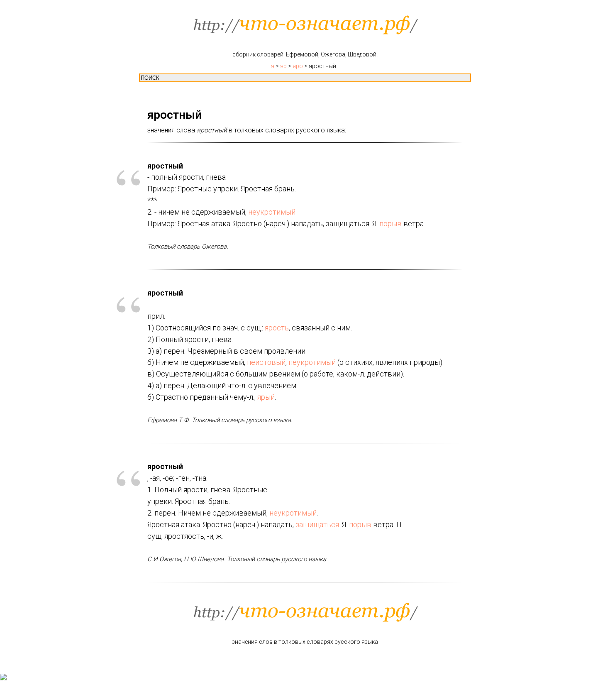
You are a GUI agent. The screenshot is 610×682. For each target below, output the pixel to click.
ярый (266, 397)
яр (283, 66)
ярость (277, 327)
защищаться (317, 524)
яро (298, 66)
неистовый (266, 362)
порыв (390, 223)
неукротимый (271, 212)
